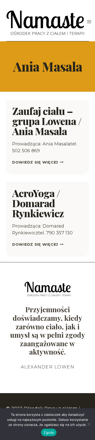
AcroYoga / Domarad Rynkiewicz (38, 203)
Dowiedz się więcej (38, 162)
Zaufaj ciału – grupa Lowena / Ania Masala (47, 121)
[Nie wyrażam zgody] (88, 424)
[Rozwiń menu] (89, 22)
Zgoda (49, 432)
